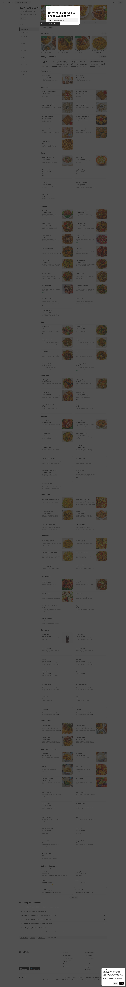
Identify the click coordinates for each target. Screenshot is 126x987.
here (109, 980)
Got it (121, 983)
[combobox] (64, 20)
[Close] (48, 8)
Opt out (116, 983)
